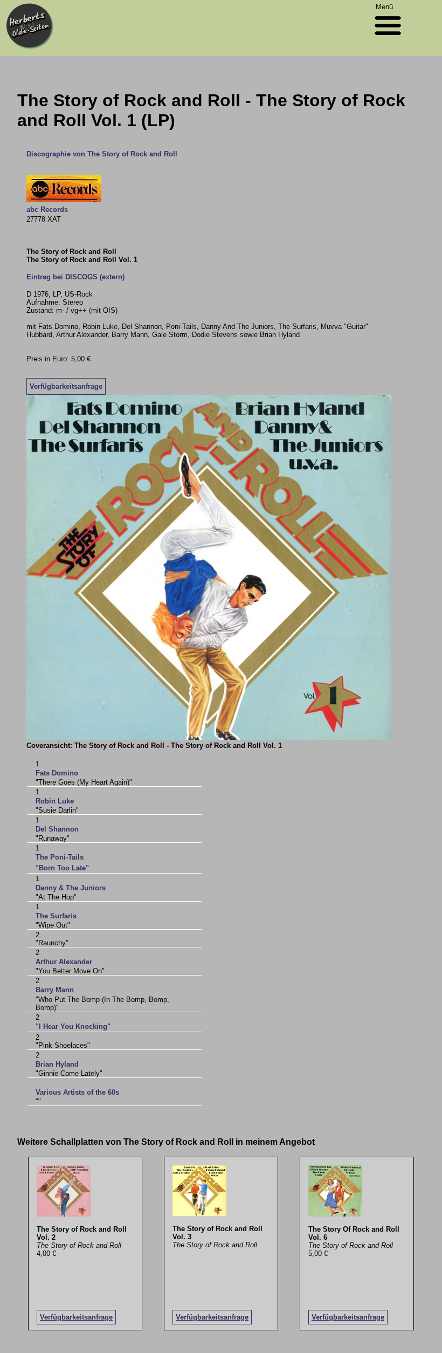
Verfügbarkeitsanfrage (66, 386)
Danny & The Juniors (71, 888)
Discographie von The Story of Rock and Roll (101, 154)
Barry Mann (55, 990)
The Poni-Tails (60, 857)
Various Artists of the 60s (77, 1092)
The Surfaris (56, 916)
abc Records (47, 209)
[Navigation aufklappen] (388, 37)
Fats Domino (57, 773)
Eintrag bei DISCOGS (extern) (75, 277)
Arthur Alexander (64, 962)
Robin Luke (55, 801)
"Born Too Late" (62, 868)
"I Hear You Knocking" (73, 1026)
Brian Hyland (57, 1064)
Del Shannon (57, 829)
